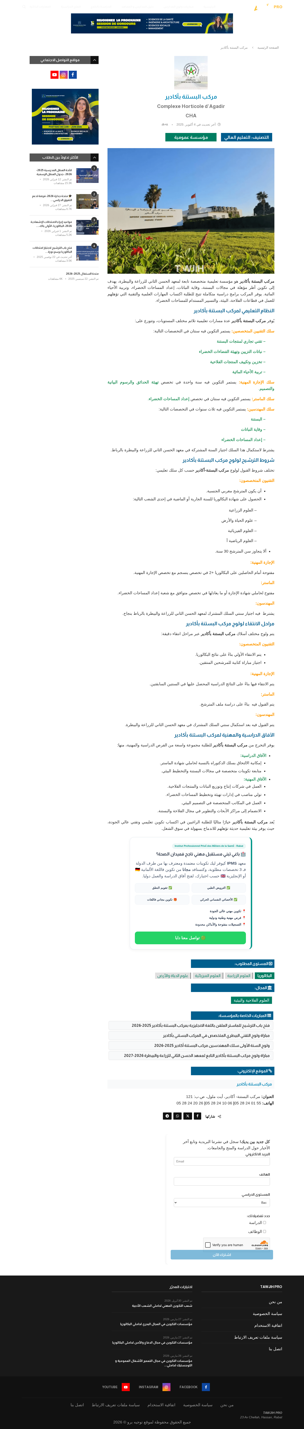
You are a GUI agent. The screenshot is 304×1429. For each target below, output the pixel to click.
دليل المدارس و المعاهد (137, 6)
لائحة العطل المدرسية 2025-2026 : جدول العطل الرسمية (54, 172)
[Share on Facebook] (197, 1116)
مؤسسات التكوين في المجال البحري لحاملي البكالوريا (156, 1324)
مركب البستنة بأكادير (254, 1084)
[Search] (24, 6)
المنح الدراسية (71, 6)
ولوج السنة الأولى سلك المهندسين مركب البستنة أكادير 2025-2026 (212, 1045)
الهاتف (264, 1174)
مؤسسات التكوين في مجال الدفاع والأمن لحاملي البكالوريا (152, 1342)
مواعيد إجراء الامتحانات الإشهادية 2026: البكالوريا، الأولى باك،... (51, 224)
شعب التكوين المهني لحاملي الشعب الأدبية (162, 1305)
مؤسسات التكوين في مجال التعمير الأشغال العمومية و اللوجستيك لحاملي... (153, 1363)
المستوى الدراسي (256, 1194)
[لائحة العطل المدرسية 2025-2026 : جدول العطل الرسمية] (87, 175)
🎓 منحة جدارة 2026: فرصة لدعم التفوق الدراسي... (52, 198)
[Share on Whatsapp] (177, 1116)
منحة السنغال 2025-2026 (82, 273)
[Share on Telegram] (167, 1116)
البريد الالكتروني (257, 1154)
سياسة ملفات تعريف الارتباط (258, 1337)
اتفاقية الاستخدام (268, 1325)
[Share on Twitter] (187, 1116)
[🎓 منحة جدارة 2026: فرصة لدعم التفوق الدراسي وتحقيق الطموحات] (87, 201)
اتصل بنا (275, 1349)
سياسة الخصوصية (267, 1313)
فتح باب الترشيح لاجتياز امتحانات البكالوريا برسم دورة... (52, 249)
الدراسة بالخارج (101, 6)
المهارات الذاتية (40, 6)
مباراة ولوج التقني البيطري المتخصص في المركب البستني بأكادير (216, 1035)
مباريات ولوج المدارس (179, 6)
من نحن (275, 1302)
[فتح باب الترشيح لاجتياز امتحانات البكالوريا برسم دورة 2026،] (87, 253)
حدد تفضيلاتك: (258, 1216)
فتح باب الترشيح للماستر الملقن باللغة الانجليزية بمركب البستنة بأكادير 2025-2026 (201, 1025)
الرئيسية (209, 6)
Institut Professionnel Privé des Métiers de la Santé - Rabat (209, 846)
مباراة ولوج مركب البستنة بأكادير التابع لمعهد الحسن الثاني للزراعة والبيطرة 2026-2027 (197, 1055)
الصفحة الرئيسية (268, 47)
